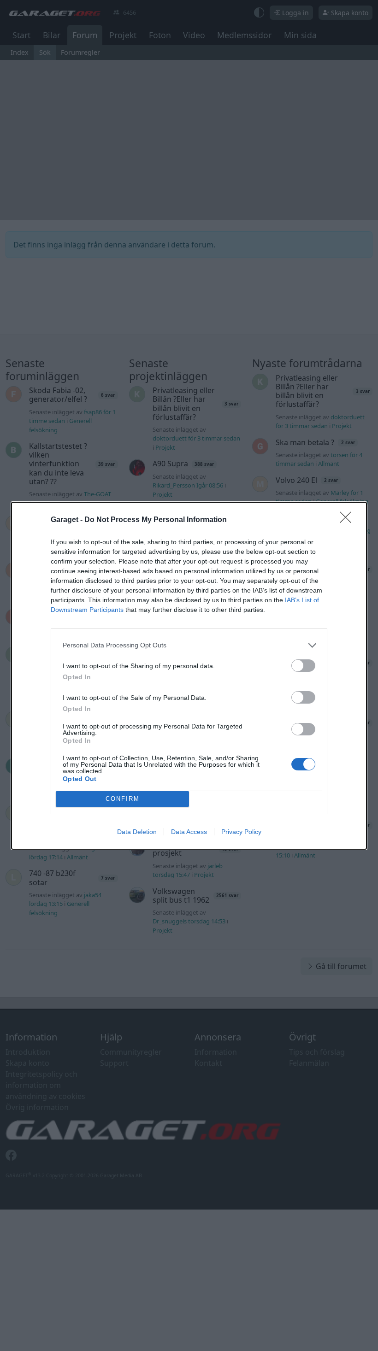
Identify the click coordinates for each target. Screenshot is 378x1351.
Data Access (189, 831)
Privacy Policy (241, 831)
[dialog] (189, 675)
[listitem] (189, 645)
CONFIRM (123, 798)
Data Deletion (137, 831)
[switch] (303, 665)
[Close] (348, 520)
